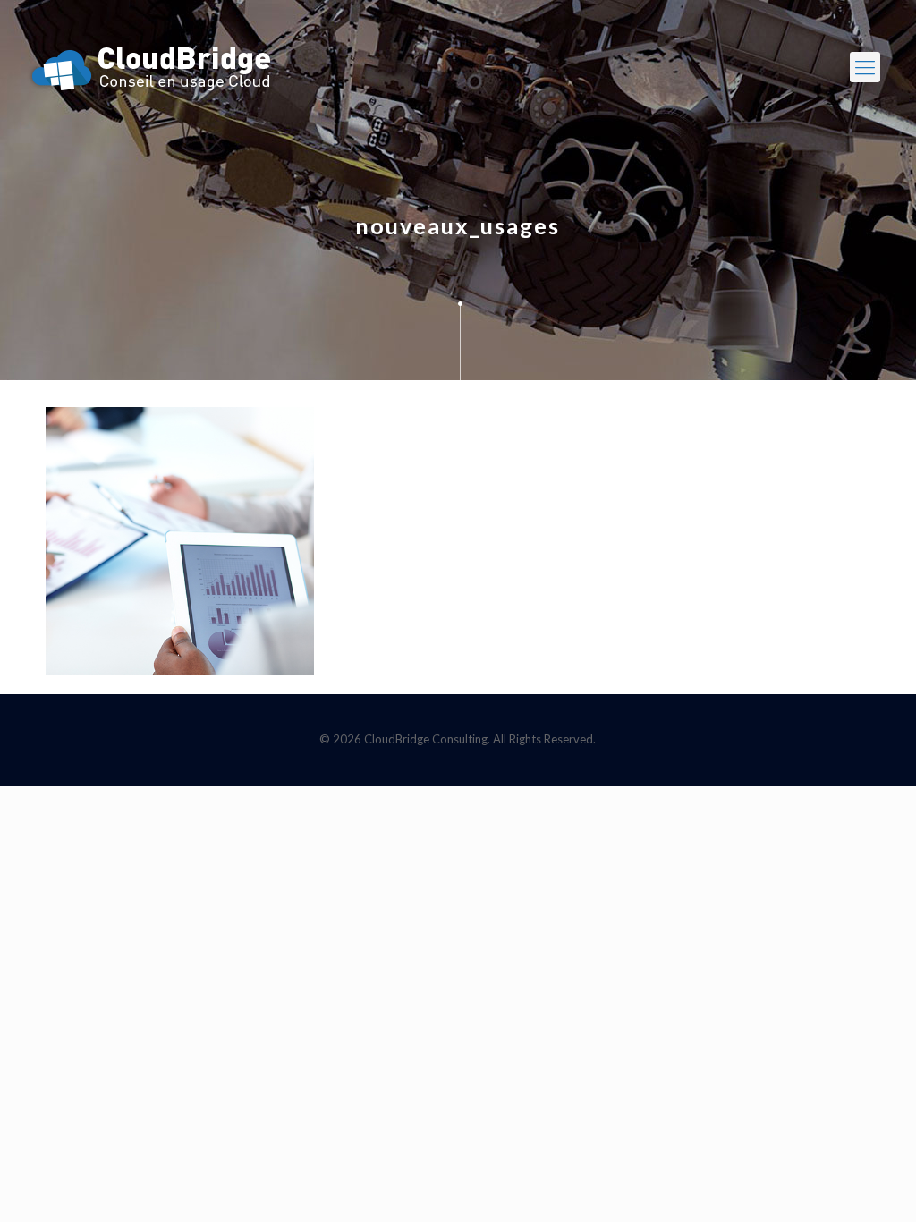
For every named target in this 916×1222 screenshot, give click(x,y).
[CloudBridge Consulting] (151, 67)
